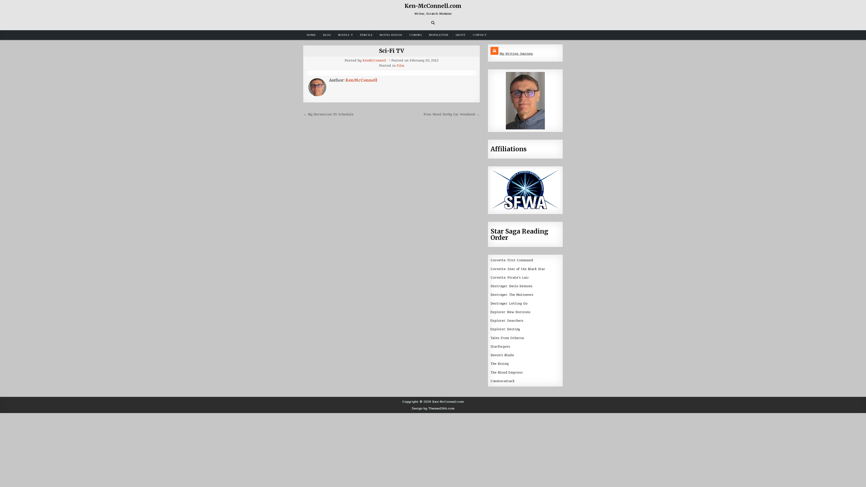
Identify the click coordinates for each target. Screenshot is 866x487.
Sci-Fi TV (391, 50)
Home (311, 35)
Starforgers (500, 346)
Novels (343, 35)
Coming (415, 35)
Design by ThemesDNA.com (433, 408)
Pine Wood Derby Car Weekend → (452, 114)
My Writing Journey (516, 53)
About (460, 35)
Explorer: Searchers (507, 320)
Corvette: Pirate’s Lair (510, 277)
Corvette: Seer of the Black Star (518, 269)
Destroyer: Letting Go (509, 303)
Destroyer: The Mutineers (512, 294)
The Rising (500, 363)
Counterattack (503, 381)
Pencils (366, 35)
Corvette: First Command (512, 260)
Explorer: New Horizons (510, 312)
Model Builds (391, 35)
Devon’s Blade (502, 355)
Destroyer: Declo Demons (511, 286)
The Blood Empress (507, 372)
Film (400, 65)
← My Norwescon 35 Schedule (328, 114)
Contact (479, 35)
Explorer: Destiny (505, 329)
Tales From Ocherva (507, 338)
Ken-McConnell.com (433, 5)
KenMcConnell (374, 60)
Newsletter (438, 35)
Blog (327, 35)
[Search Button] (433, 23)
